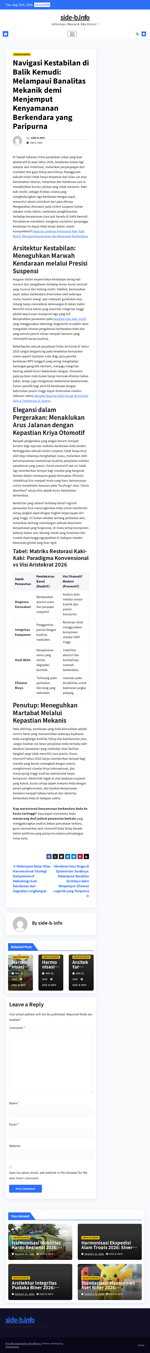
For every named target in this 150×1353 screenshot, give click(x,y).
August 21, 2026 (94, 1294)
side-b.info (74, 17)
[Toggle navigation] (72, 34)
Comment (17, 1027)
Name (14, 1103)
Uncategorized (22, 54)
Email (14, 1124)
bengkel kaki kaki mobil (70, 319)
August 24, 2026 (25, 1253)
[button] (137, 34)
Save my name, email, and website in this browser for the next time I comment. (48, 1175)
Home (141, 1345)
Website (14, 1146)
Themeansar (12, 1346)
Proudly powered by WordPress (23, 1343)
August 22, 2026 (94, 1253)
